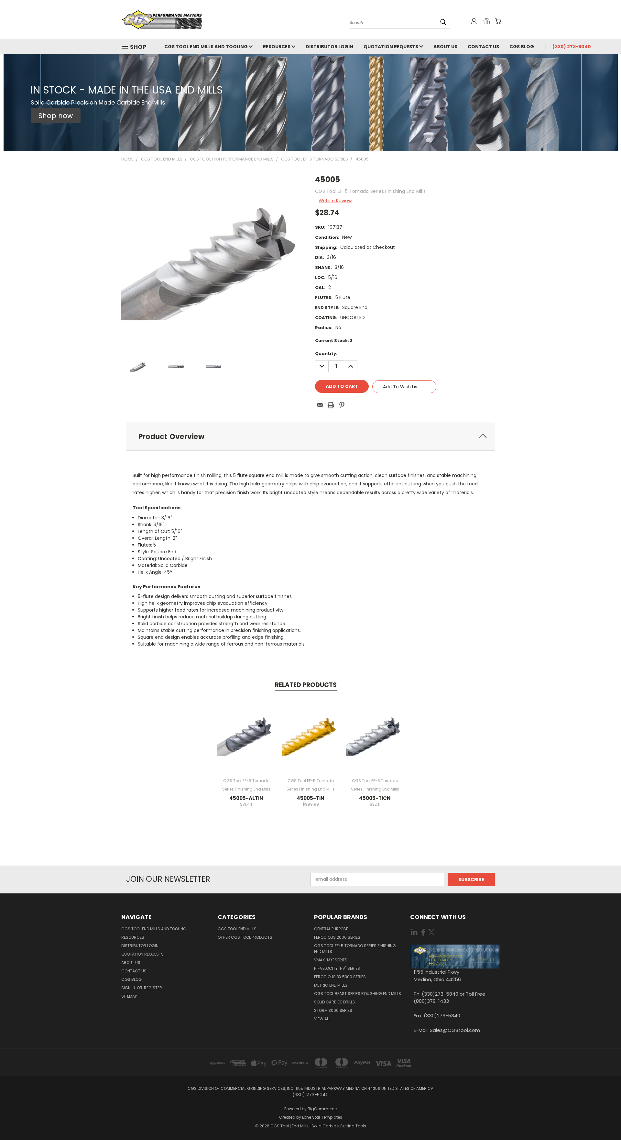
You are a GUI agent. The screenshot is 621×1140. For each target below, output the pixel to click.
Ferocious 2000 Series (337, 937)
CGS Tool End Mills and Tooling (206, 46)
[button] (56, 116)
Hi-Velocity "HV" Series (337, 968)
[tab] (310, 437)
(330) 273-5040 (571, 46)
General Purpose (331, 929)
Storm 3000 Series (333, 1010)
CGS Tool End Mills (237, 929)
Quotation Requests (391, 46)
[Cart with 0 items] (498, 21)
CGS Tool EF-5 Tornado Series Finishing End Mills (355, 948)
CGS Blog (521, 46)
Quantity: (326, 353)
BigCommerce (322, 1109)
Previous (604, 1120)
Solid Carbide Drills (334, 1002)
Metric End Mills (330, 985)
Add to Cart (246, 740)
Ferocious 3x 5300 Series (340, 977)
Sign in (128, 988)
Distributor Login (329, 46)
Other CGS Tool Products (245, 937)
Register (153, 988)
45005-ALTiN (246, 798)
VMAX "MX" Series (330, 960)
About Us (445, 46)
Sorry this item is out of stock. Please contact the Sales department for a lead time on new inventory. (310, 740)
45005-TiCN (375, 798)
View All (322, 1019)
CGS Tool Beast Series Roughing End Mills (357, 993)
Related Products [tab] (306, 685)
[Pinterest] (342, 405)
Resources (277, 46)
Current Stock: (334, 341)
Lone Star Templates (322, 1117)
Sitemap (129, 996)
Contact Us (483, 46)
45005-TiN (310, 798)
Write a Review (335, 200)
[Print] (331, 405)
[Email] (320, 405)
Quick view (246, 728)
